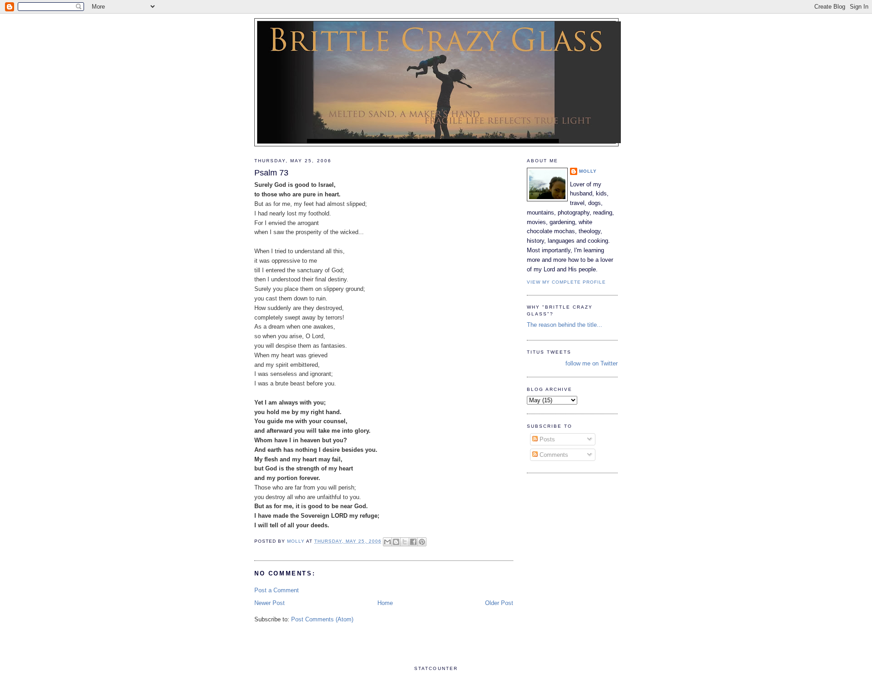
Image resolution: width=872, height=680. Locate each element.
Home (385, 603)
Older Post (499, 603)
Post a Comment (276, 590)
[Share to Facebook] (413, 541)
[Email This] (387, 541)
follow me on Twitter (591, 363)
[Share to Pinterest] (421, 541)
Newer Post (269, 603)
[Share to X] (404, 541)
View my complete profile (566, 282)
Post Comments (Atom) (322, 619)
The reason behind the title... (564, 324)
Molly (588, 171)
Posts (546, 439)
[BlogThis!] (396, 541)
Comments (553, 454)
